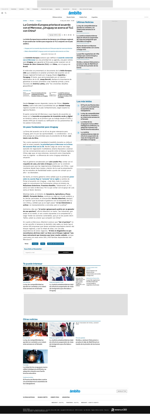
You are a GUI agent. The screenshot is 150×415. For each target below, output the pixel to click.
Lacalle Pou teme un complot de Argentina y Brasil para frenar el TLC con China (65, 95)
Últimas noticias (57, 17)
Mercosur (74, 9)
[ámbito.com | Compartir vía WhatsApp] (62, 35)
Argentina (58, 9)
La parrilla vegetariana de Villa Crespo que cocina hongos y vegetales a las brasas (88, 56)
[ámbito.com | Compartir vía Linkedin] (68, 35)
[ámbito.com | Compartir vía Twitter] (66, 35)
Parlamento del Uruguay (46, 9)
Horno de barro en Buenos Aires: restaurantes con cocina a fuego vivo (88, 47)
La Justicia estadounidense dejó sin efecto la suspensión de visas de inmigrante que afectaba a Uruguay (87, 38)
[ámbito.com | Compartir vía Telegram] (70, 35)
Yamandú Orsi (66, 9)
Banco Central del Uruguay (86, 9)
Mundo (32, 20)
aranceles (21, 9)
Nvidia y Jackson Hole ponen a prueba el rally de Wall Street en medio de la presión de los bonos (88, 65)
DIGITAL (58, 402)
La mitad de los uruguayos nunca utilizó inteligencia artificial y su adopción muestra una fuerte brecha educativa (90, 125)
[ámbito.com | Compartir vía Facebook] (64, 35)
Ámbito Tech (83, 17)
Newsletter (146, 17)
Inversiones (13, 9)
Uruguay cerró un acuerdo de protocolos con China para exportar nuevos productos (48, 48)
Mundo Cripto (71, 17)
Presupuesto (35, 9)
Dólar (28, 9)
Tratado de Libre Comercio (55, 244)
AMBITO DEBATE (89, 402)
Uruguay (38, 20)
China (42, 244)
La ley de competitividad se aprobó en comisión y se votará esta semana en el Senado (87, 28)
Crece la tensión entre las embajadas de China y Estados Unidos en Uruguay (39, 94)
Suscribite (66, 252)
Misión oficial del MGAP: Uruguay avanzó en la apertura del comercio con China (47, 51)
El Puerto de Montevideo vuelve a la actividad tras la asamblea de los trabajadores (90, 108)
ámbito (25, 20)
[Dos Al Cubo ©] (119, 409)
